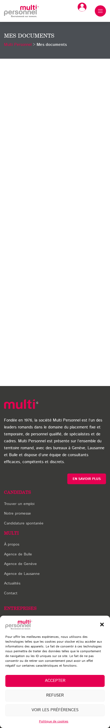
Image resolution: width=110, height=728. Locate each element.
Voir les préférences (55, 710)
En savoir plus (87, 479)
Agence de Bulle (18, 554)
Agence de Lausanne (22, 573)
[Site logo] (21, 11)
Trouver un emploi (19, 504)
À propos (11, 544)
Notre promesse (17, 513)
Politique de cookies (53, 721)
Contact (10, 593)
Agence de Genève (20, 564)
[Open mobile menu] (100, 11)
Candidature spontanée (24, 523)
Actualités (12, 583)
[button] (102, 624)
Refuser (55, 695)
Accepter (55, 680)
